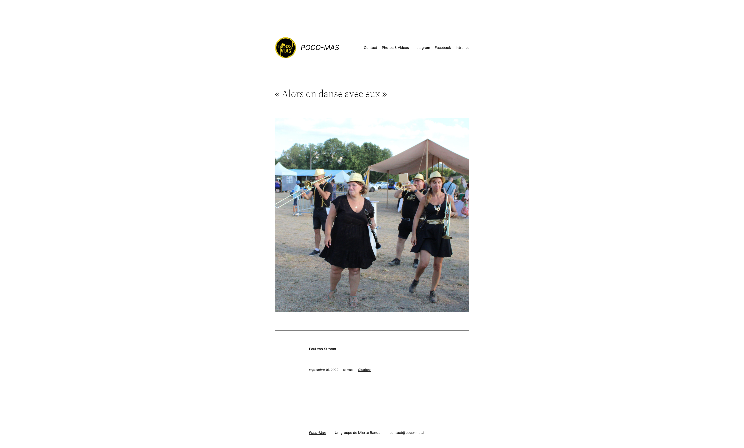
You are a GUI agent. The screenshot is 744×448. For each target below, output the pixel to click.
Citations (364, 370)
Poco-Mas (320, 47)
